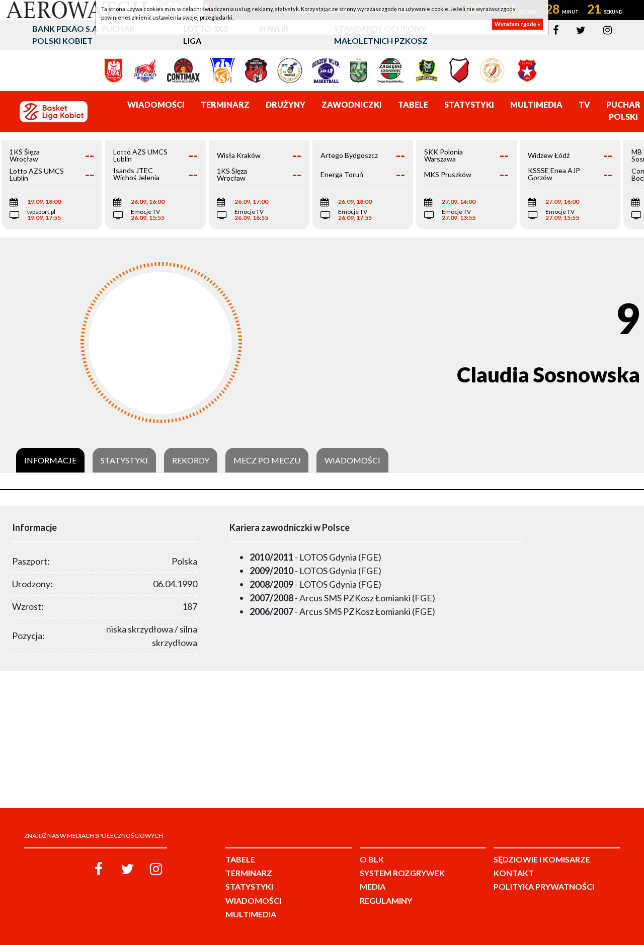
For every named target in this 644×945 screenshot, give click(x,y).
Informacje (50, 460)
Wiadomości (352, 460)
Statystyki (124, 460)
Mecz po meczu (266, 460)
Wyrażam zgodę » (517, 24)
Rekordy (190, 460)
